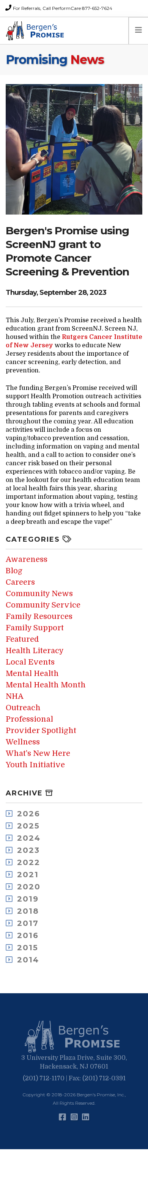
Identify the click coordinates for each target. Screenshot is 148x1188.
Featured (22, 639)
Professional (29, 719)
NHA (15, 696)
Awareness (26, 559)
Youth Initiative (35, 764)
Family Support (35, 627)
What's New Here (38, 753)
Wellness (23, 742)
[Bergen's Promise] (36, 31)
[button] (74, 1037)
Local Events (30, 662)
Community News (39, 593)
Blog (14, 570)
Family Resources (39, 616)
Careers (20, 582)
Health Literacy (35, 650)
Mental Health (32, 673)
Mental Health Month (46, 685)
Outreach (23, 707)
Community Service (43, 605)
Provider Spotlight (41, 730)
